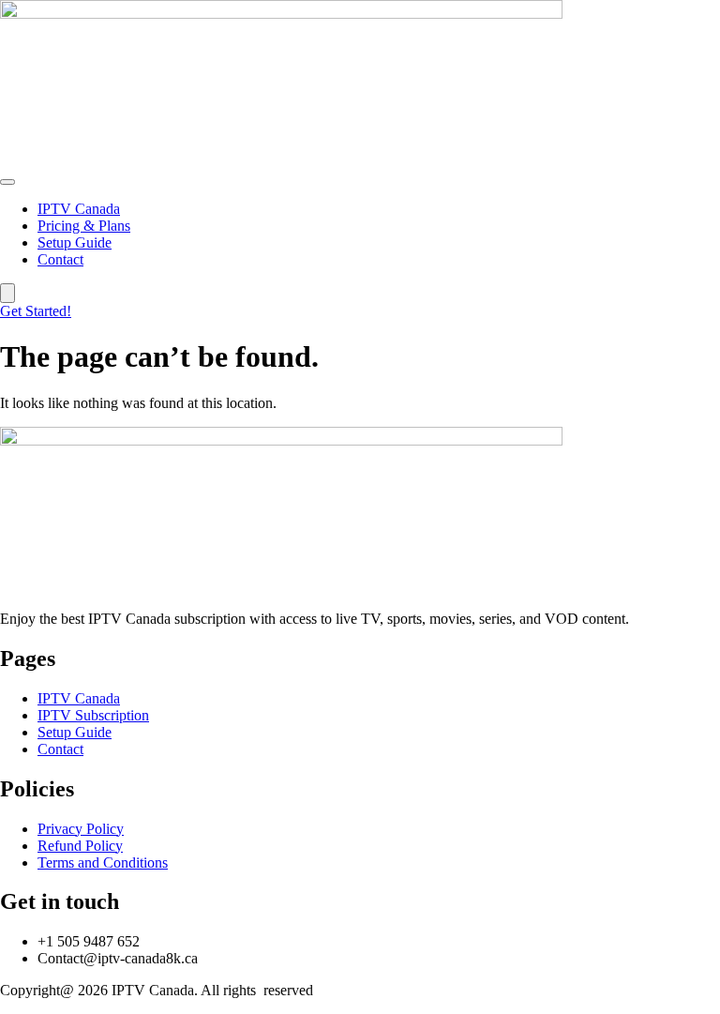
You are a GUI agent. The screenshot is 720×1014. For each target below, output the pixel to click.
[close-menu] (7, 293)
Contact (60, 259)
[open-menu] (7, 182)
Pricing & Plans (84, 226)
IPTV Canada (79, 209)
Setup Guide (75, 242)
